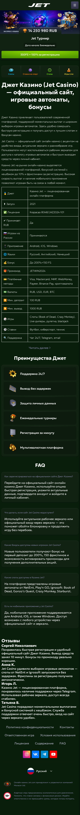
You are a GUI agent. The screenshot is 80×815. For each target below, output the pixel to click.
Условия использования (58, 735)
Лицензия (21, 743)
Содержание (44, 743)
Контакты (67, 727)
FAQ (63, 743)
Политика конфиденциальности (30, 727)
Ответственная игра (19, 735)
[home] (40, 5)
